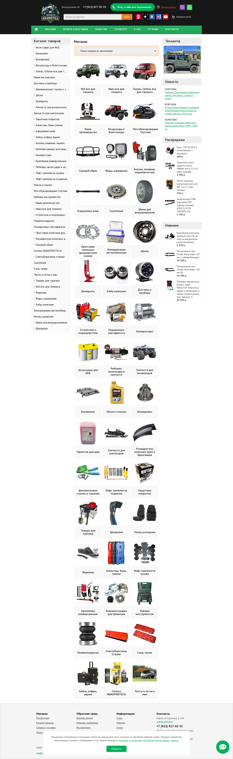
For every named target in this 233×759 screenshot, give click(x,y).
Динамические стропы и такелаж (53, 89)
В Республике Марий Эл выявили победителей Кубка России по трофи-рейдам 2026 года (182, 110)
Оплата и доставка (75, 29)
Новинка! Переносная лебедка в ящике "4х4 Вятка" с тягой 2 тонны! (182, 95)
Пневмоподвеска (44, 220)
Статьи (119, 727)
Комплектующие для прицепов (53, 149)
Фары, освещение (46, 298)
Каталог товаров (45, 722)
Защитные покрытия (47, 119)
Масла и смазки (43, 185)
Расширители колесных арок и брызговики (53, 238)
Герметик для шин (44, 77)
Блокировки (42, 59)
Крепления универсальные (51, 161)
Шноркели (42, 328)
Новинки (172, 225)
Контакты (172, 29)
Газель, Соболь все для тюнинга (53, 71)
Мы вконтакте (83, 727)
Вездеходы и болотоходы (51, 65)
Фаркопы (41, 292)
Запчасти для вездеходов (51, 107)
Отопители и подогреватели (52, 214)
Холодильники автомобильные (52, 310)
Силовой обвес (44, 244)
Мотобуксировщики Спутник (50, 191)
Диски (39, 95)
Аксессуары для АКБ (47, 47)
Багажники (42, 53)
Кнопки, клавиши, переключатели (53, 143)
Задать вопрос (168, 7)
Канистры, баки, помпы (49, 125)
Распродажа (175, 140)
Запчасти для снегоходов (49, 113)
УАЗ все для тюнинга (48, 286)
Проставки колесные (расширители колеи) (53, 232)
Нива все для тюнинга (48, 209)
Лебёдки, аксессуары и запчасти (53, 167)
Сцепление (40, 262)
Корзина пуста (183, 16)
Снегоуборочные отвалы (50, 256)
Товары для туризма (48, 280)
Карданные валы (45, 131)
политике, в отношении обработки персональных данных (148, 740)
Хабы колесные (45, 304)
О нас (137, 29)
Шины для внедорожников (51, 322)
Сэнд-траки (40, 268)
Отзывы (153, 29)
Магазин (50, 29)
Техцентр (120, 29)
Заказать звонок (84, 718)
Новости (171, 81)
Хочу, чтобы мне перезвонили (134, 7)
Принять (116, 748)
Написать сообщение (87, 722)
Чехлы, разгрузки (43, 316)
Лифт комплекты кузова (50, 173)
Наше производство (48, 203)
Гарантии (101, 29)
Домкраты (42, 101)
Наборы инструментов (47, 197)
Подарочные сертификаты (49, 226)
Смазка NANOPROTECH (48, 250)
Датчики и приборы (45, 83)
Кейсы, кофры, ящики (48, 137)
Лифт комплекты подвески (51, 179)
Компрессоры (44, 155)
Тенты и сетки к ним (45, 274)
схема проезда (165, 721)
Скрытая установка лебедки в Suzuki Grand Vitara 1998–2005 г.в (181, 125)
